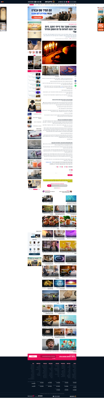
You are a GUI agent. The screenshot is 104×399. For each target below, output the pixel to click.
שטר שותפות (67, 4)
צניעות (39, 370)
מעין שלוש (33, 370)
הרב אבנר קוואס (45, 376)
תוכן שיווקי (69, 377)
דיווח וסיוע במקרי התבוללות (49, 385)
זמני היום (52, 4)
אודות (75, 378)
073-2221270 (33, 386)
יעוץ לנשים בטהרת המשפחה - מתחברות (72, 385)
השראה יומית (63, 375)
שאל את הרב (54, 4)
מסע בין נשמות (63, 371)
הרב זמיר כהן (63, 4)
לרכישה (33, 236)
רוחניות (69, 369)
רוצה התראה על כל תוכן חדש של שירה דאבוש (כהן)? (57, 183)
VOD (73, 4)
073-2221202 (58, 390)
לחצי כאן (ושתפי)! (48, 162)
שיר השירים (32, 375)
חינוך (51, 371)
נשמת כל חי (32, 376)
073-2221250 (66, 390)
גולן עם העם (63, 370)
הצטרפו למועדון (31, 4)
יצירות (58, 375)
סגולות (51, 370)
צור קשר (41, 4)
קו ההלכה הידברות (66, 385)
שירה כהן (65, 166)
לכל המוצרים (34, 254)
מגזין (71, 4)
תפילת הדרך (32, 374)
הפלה (39, 371)
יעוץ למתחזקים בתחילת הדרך (40, 381)
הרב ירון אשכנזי (45, 371)
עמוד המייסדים (74, 376)
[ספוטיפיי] (35, 2)
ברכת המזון (32, 369)
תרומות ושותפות (74, 374)
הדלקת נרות (38, 368)
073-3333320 (33, 383)
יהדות (69, 364)
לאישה (39, 364)
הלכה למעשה (63, 368)
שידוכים (62, 87)
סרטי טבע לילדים (57, 374)
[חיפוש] (68, 2)
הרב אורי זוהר (45, 374)
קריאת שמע (32, 371)
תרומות (43, 4)
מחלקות (46, 4)
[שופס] (39, 2)
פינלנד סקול (51, 369)
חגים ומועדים (68, 376)
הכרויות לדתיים (50, 375)
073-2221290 (41, 386)
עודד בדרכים (63, 364)
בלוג (56, 166)
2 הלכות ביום (74, 369)
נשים (69, 368)
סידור (33, 363)
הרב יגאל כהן (45, 369)
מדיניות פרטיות (74, 364)
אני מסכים (51, 358)
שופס (48, 4)
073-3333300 (66, 386)
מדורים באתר (68, 363)
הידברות (75, 363)
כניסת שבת (74, 371)
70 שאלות (58, 4)
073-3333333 (74, 390)
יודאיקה (51, 377)
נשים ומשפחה (38, 363)
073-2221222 (74, 382)
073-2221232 (41, 382)
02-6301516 (74, 387)
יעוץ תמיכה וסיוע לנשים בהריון (56, 385)
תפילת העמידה (32, 368)
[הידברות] (50, 1)
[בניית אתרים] (40, 396)
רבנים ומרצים (45, 363)
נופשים (34, 385)
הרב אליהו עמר (45, 377)
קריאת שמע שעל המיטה (31, 378)
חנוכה (64, 78)
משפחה (69, 370)
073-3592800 (50, 382)
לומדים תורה (51, 364)
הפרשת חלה (38, 375)
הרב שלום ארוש (45, 375)
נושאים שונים (50, 363)
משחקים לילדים (57, 370)
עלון (49, 4)
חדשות (69, 4)
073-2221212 (66, 382)
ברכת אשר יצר (32, 377)
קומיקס (58, 371)
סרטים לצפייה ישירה (56, 368)
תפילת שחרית (32, 364)
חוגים (58, 376)
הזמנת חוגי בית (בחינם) (40, 385)
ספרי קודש (51, 376)
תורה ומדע (69, 371)
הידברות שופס (74, 375)
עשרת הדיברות (50, 368)
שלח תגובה (70, 175)
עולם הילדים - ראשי (56, 364)
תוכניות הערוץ (63, 363)
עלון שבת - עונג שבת (57, 381)
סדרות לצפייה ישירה (56, 369)
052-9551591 (58, 386)
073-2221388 (58, 382)
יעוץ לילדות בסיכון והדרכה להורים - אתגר (31, 382)
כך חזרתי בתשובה (63, 374)
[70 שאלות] (37, 2)
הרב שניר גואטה (45, 370)
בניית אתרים (36, 396)
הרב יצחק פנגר (45, 368)
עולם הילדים (60, 4)
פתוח (64, 369)
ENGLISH (39, 4)
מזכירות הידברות (74, 381)
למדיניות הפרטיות (50, 358)
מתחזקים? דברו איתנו (31, 1)
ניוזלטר (75, 368)
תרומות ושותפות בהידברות (65, 381)
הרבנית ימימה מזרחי (38, 369)
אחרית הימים (50, 374)
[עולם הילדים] (40, 2)
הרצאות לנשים (38, 374)
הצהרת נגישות (74, 377)
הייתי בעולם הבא (63, 376)
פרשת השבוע (68, 375)
